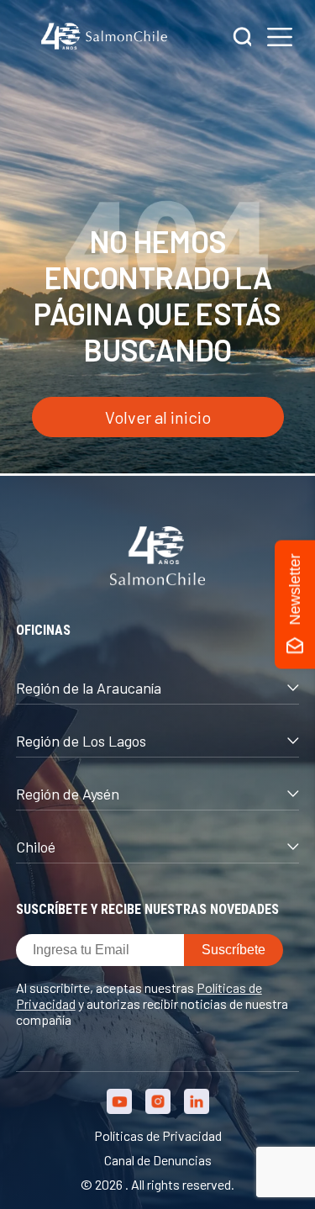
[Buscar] (243, 38)
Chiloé (35, 846)
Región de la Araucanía (88, 687)
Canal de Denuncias (158, 1160)
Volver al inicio (158, 417)
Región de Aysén (67, 793)
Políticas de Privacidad (158, 1135)
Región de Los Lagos (81, 740)
